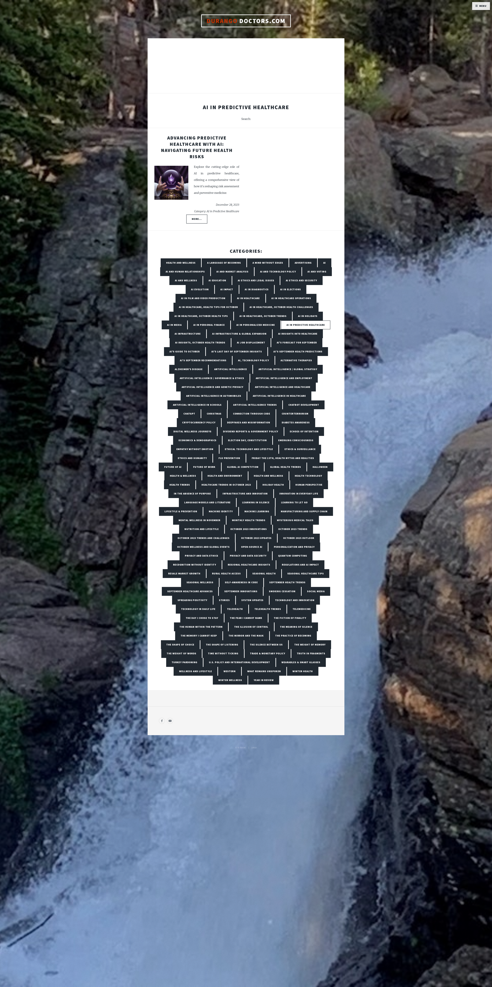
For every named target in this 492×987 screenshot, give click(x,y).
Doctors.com (246, 21)
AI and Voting (317, 271)
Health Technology (308, 475)
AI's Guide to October (185, 351)
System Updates (252, 600)
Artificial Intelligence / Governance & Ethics (212, 378)
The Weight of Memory (310, 644)
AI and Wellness (186, 280)
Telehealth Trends (267, 609)
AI (324, 262)
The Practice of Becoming (293, 635)
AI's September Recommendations (203, 360)
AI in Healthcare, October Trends (262, 316)
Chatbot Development (303, 404)
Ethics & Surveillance (300, 449)
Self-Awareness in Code (241, 582)
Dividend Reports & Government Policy (250, 431)
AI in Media (174, 324)
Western (230, 671)
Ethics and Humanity (192, 458)
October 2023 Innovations (248, 529)
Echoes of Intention (304, 431)
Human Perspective (308, 484)
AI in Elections (290, 289)
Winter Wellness (230, 680)
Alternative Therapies (296, 360)
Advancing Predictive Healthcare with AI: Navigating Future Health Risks (197, 147)
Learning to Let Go (294, 502)
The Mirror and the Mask (246, 635)
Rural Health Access (226, 573)
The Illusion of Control (251, 626)
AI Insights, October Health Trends (200, 342)
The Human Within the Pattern (201, 626)
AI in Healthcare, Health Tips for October (208, 307)
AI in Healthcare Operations (291, 298)
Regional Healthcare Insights (249, 564)
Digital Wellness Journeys (192, 431)
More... (197, 218)
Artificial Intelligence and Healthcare (282, 387)
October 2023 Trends (292, 529)
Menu (483, 5)
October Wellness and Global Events (203, 546)
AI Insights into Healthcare (297, 333)
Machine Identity (221, 511)
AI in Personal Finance (209, 324)
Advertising (303, 262)
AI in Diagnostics (257, 289)
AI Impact (226, 289)
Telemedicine (302, 609)
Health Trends (180, 484)
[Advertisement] (246, 68)
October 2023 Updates (256, 538)
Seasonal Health (264, 573)
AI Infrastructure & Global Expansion (239, 333)
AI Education (217, 280)
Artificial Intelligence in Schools (197, 404)
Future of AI (173, 466)
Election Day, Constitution (247, 440)
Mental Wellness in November (200, 520)
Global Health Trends (285, 466)
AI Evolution (200, 289)
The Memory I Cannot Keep (199, 635)
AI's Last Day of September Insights (236, 351)
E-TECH (242, 747)
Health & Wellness (183, 475)
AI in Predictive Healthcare (305, 324)
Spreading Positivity (192, 600)
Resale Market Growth (184, 573)
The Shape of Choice (180, 644)
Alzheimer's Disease (189, 369)
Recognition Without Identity (194, 564)
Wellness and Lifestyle (195, 671)
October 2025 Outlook (298, 538)
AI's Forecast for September (297, 342)
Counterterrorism (295, 413)
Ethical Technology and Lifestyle (249, 449)
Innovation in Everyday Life (298, 493)
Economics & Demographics (198, 440)
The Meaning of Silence (296, 626)
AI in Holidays (307, 316)
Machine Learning (256, 511)
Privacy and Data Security (248, 555)
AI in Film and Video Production (203, 298)
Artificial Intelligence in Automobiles (213, 395)
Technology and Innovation (294, 600)
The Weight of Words (181, 653)
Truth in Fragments (311, 653)
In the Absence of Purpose (192, 493)
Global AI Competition (242, 466)
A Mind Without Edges (268, 262)
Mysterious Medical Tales (295, 520)
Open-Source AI (251, 546)
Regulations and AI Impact (300, 564)
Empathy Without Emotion (194, 449)
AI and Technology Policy (278, 271)
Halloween (320, 466)
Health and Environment (225, 475)
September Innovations (240, 591)
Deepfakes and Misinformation (248, 422)
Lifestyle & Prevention (181, 511)
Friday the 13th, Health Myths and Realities (283, 458)
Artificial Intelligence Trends (255, 404)
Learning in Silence (255, 502)
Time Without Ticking (223, 653)
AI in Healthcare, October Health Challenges (281, 307)
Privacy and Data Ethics (201, 555)
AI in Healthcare (248, 298)
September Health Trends (287, 582)
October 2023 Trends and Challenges (203, 538)
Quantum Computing (292, 555)
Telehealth (235, 609)
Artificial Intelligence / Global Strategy (288, 369)
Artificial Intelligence (230, 369)
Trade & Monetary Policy (267, 653)
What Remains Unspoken (264, 671)
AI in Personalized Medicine (255, 324)
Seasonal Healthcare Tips (305, 573)
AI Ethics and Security (301, 280)
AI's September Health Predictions (297, 351)
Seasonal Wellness (200, 582)
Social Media (316, 591)
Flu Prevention (229, 458)
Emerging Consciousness (295, 440)
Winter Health (303, 671)
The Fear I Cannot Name (246, 617)
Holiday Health (273, 484)
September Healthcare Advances (190, 591)
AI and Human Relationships (185, 271)
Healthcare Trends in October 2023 (226, 484)
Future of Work (204, 466)
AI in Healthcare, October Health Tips (201, 316)
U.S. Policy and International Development (239, 662)
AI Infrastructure (188, 333)
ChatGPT (189, 413)
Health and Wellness (181, 262)
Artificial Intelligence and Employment (284, 378)
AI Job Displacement (251, 342)
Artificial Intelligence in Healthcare (279, 395)
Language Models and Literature (207, 502)
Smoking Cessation (282, 591)
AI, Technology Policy (253, 360)
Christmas (214, 413)
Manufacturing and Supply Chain (304, 511)
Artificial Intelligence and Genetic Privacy (212, 387)
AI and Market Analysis (232, 271)
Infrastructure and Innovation (245, 493)
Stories (224, 600)
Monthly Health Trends (248, 520)
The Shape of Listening (222, 644)
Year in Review (264, 680)
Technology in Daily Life (198, 609)
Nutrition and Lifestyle (201, 529)
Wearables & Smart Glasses (300, 662)
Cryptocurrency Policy (199, 422)
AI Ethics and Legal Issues (256, 280)
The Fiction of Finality (290, 617)
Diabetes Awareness (296, 422)
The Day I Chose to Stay (202, 617)
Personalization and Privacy (294, 546)
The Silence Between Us (266, 644)
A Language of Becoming (224, 262)
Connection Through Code (251, 413)
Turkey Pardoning (184, 662)
